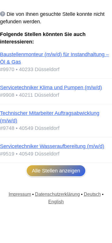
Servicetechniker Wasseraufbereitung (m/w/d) (52, 146)
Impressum (20, 194)
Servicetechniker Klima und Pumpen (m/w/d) (51, 87)
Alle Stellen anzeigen (56, 171)
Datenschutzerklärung (57, 194)
